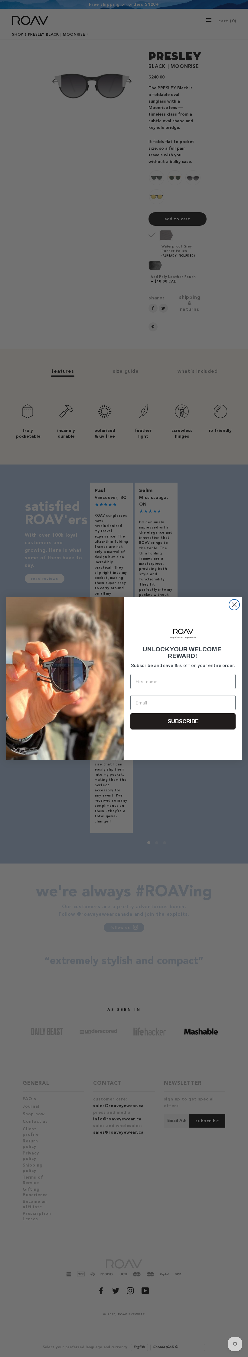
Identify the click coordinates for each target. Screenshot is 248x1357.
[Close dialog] (234, 604)
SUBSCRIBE (183, 721)
